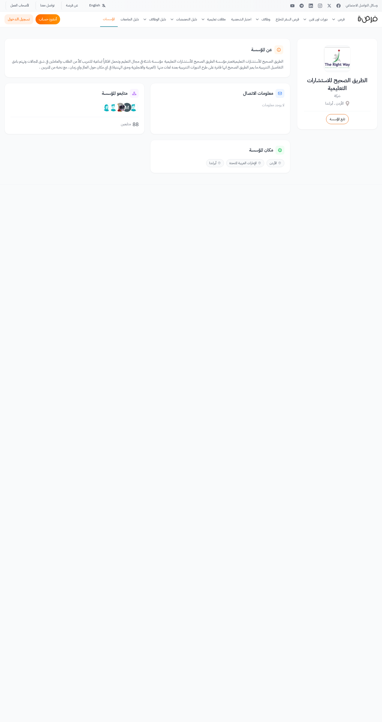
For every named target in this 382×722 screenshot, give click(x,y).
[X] (329, 6)
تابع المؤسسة (337, 119)
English (94, 5)
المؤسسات (109, 19)
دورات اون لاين (318, 19)
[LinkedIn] (311, 6)
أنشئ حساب (48, 19)
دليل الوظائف (157, 19)
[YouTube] (292, 6)
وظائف (265, 19)
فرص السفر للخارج (287, 19)
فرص (341, 19)
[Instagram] (320, 6)
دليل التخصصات (186, 19)
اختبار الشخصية (241, 19)
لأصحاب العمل (19, 5)
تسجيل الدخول (19, 19)
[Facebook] (338, 6)
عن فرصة (72, 5)
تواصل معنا (47, 5)
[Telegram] (301, 6)
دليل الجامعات (130, 19)
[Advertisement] (191, 709)
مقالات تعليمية (216, 19)
